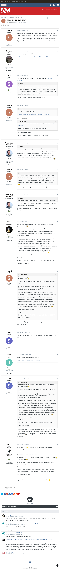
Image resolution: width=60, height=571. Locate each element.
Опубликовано (23, 30)
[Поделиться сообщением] (57, 30)
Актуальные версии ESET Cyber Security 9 (15, 532)
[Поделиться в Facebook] (5, 494)
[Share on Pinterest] (19, 494)
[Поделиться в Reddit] (14, 494)
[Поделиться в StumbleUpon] (17, 494)
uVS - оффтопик (10, 552)
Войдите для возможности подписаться (12, 17)
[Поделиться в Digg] (9, 494)
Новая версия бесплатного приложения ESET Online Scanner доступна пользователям (26, 523)
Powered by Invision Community (30, 568)
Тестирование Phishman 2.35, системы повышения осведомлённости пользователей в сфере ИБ (29, 539)
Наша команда (12, 1)
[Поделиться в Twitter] (2, 494)
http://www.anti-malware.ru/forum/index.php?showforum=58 (32, 56)
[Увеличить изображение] (27, 226)
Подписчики (51, 18)
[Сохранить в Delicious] (12, 494)
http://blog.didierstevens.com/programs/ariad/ (28, 360)
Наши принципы (19, 1)
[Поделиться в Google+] (7, 494)
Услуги (2, 1)
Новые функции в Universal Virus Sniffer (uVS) (16, 515)
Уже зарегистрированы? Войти (50, 9)
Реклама (7, 1)
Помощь (24, 22)
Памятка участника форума (9, 506)
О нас (25, 1)
